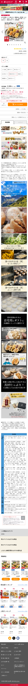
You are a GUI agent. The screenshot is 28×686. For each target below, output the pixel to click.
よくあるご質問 (17, 651)
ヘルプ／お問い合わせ (19, 644)
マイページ (3, 668)
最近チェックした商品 (6, 651)
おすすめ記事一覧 (5, 661)
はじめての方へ (17, 654)
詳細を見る (6, 579)
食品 (20, 4)
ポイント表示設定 (5, 672)
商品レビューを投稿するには (19, 117)
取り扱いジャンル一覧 (6, 654)
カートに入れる (17, 104)
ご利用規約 (16, 658)
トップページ (3, 4)
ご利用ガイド (4, 675)
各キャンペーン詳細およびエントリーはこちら (12, 93)
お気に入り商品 (4, 647)
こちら (17, 681)
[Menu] (2, 2)
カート (2, 665)
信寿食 (2, 534)
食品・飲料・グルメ (12, 4)
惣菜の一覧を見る (21, 112)
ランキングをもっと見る (22, 584)
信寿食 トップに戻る (21, 109)
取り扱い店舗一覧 (5, 658)
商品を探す (3, 644)
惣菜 (24, 4)
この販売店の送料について (19, 53)
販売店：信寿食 (22, 51)
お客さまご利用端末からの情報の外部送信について (19, 667)
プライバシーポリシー (19, 661)
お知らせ (16, 647)
